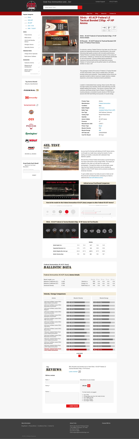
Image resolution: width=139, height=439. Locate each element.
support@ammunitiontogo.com (81, 432)
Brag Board (24, 426)
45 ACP (28, 23)
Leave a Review (73, 371)
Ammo (54, 298)
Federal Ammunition (104, 103)
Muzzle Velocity (78, 298)
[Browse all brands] (38, 154)
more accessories (34, 73)
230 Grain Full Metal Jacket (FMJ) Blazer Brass (52, 329)
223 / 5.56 (29, 26)
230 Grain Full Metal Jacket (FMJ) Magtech (52, 309)
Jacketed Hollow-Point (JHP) (107, 110)
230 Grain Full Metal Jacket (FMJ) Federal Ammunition (52, 322)
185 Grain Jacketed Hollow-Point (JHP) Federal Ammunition (52, 332)
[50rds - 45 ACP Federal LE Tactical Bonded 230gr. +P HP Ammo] (60, 34)
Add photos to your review (87, 380)
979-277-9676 (75, 429)
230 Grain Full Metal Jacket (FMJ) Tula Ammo (52, 325)
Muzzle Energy (104, 298)
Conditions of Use (42, 426)
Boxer (100, 126)
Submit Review (74, 406)
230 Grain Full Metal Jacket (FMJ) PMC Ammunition (52, 319)
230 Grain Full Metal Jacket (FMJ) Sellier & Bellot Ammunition (52, 302)
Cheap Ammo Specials (31, 54)
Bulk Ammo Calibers (30, 56)
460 (100, 130)
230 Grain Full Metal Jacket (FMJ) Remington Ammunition (52, 315)
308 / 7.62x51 (30, 28)
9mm (28, 17)
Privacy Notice (32, 426)
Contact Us (51, 426)
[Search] (80, 7)
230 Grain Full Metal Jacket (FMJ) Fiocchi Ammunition (52, 312)
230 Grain (101, 108)
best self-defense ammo (96, 177)
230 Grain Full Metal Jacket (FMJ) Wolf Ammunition (52, 342)
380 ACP (29, 20)
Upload (84, 385)
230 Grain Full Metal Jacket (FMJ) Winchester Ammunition (52, 305)
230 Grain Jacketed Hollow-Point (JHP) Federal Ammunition (52, 339)
